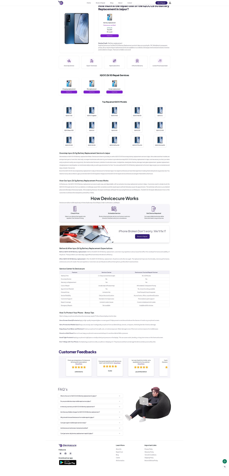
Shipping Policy (149, 457)
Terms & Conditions (150, 455)
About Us (118, 449)
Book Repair (161, 3)
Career (129, 3)
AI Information (120, 460)
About (120, 3)
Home (89, 3)
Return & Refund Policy (151, 460)
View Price (109, 35)
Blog (111, 3)
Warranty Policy (149, 452)
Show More (78, 364)
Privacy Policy (149, 449)
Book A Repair (100, 3)
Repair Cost (119, 452)
